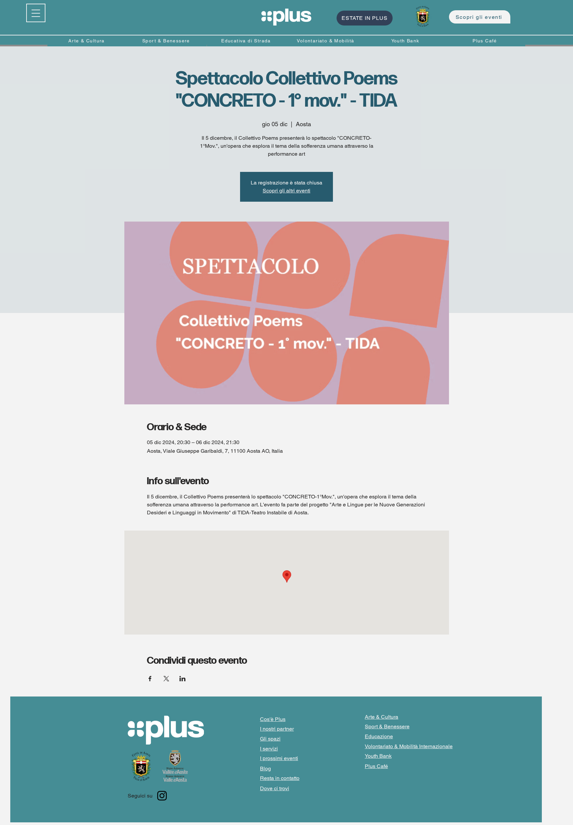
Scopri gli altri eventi (286, 190)
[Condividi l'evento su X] (166, 678)
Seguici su (140, 796)
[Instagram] (162, 795)
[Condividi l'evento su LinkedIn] (182, 678)
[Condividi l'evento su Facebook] (150, 678)
